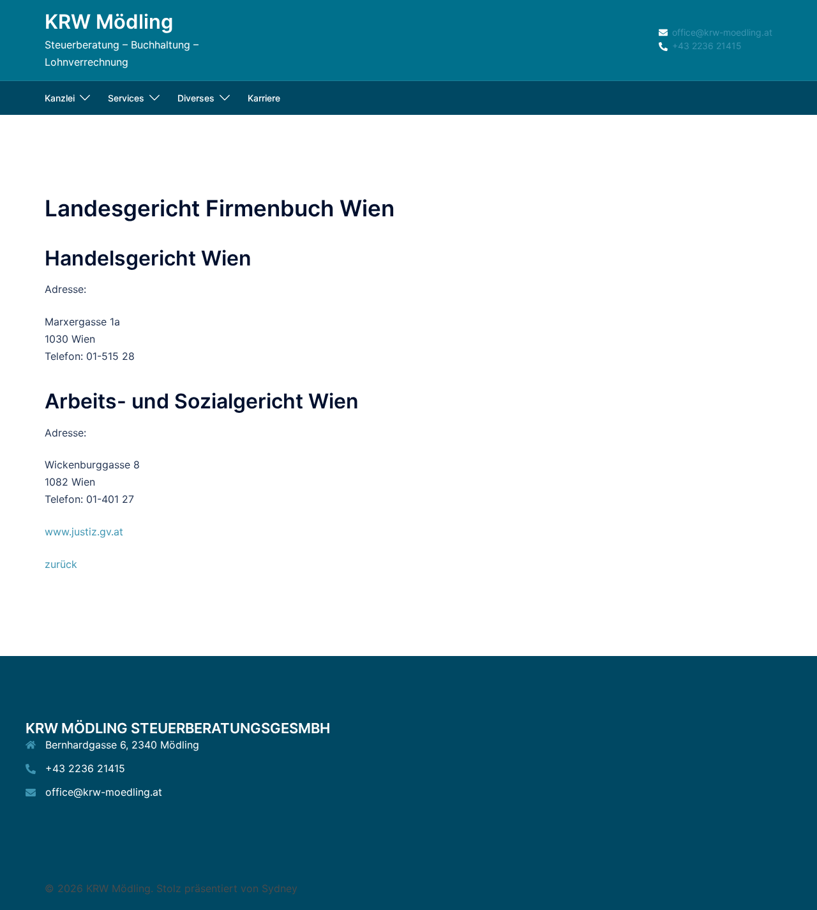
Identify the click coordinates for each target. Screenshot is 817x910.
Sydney (279, 888)
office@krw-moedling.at (103, 792)
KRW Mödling (109, 21)
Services (126, 98)
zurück (61, 564)
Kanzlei (60, 98)
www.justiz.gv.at (84, 531)
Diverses (195, 98)
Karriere (264, 98)
